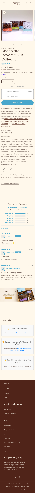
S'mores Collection (10, 413)
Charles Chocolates (16, 484)
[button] (4, 3)
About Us (7, 389)
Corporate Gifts (9, 430)
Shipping (3, 69)
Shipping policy (24, 489)
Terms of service (13, 489)
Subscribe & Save (12, 96)
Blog (5, 397)
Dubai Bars (7, 409)
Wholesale (7, 426)
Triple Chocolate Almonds (14, 119)
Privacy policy (25, 486)
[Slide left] (13, 45)
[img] (5, 233)
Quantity (4, 78)
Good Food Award (22, 333)
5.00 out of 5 (22, 208)
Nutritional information (12, 442)
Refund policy (16, 486)
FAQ (5, 434)
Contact (7, 447)
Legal (5, 451)
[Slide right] (22, 45)
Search (6, 393)
